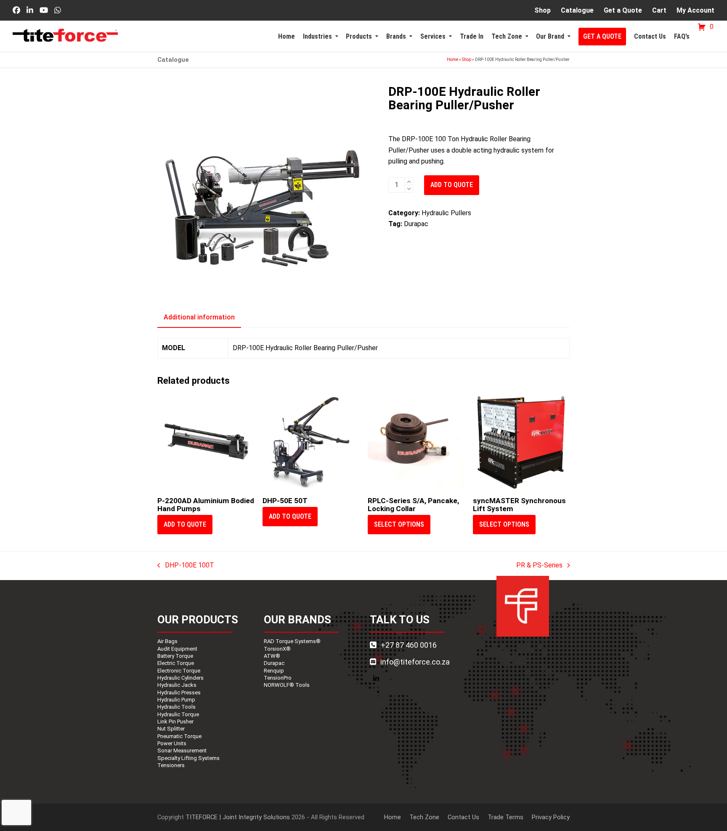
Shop (466, 59)
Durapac (416, 224)
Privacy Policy (551, 817)
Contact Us (463, 817)
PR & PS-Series (539, 566)
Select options (399, 524)
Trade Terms (505, 817)
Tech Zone (424, 817)
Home (452, 59)
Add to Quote (451, 185)
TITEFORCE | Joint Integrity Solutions (238, 817)
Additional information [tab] (199, 317)
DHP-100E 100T (185, 566)
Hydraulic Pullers (446, 213)
